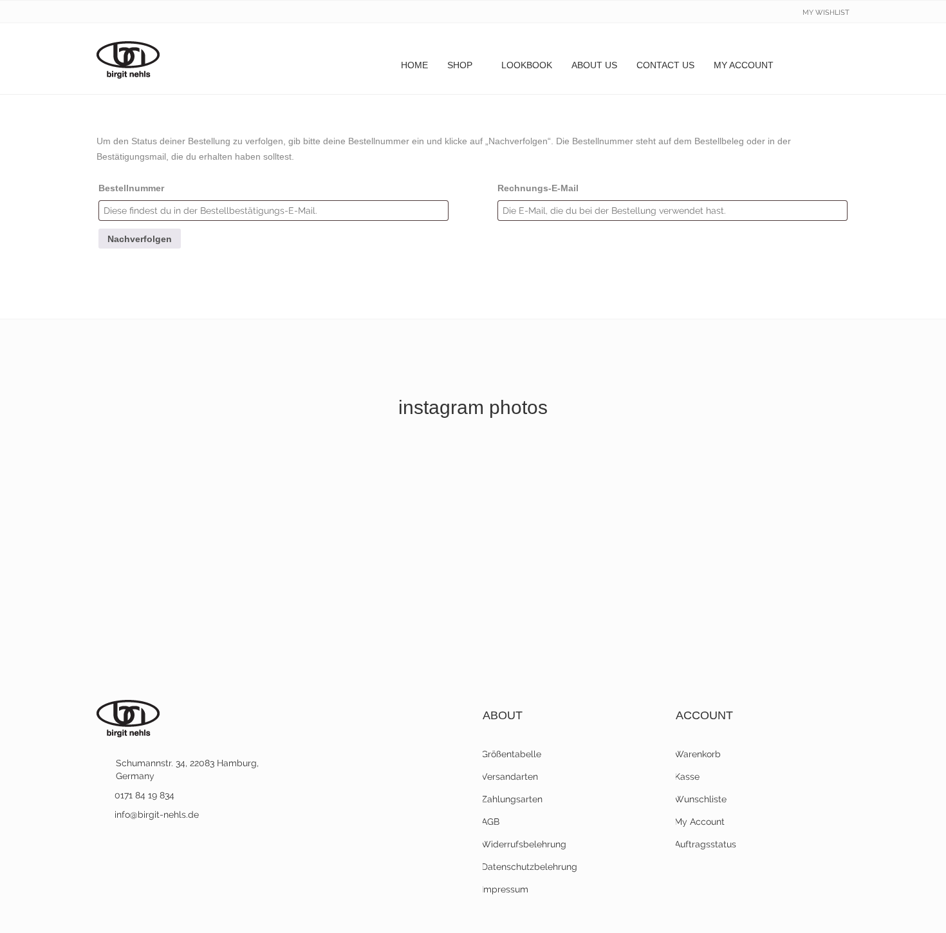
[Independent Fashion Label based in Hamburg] (128, 58)
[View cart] (836, 65)
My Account (744, 65)
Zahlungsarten (513, 799)
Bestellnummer (131, 188)
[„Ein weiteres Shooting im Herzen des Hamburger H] (377, 594)
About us (594, 65)
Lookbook (526, 65)
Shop (459, 65)
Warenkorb (698, 754)
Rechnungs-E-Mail (538, 188)
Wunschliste (701, 799)
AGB (491, 821)
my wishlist (825, 12)
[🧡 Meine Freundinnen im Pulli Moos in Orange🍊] (187, 483)
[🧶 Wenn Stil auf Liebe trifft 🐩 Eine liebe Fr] (377, 483)
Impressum (505, 889)
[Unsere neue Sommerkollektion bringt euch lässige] (758, 594)
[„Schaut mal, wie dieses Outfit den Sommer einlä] (568, 594)
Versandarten (510, 776)
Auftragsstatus (706, 844)
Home (414, 65)
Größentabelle (512, 754)
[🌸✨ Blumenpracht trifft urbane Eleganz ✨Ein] (758, 483)
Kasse (688, 776)
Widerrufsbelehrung (524, 844)
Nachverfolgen (139, 239)
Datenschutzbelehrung (530, 867)
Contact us (665, 65)
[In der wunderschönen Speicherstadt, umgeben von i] (187, 594)
